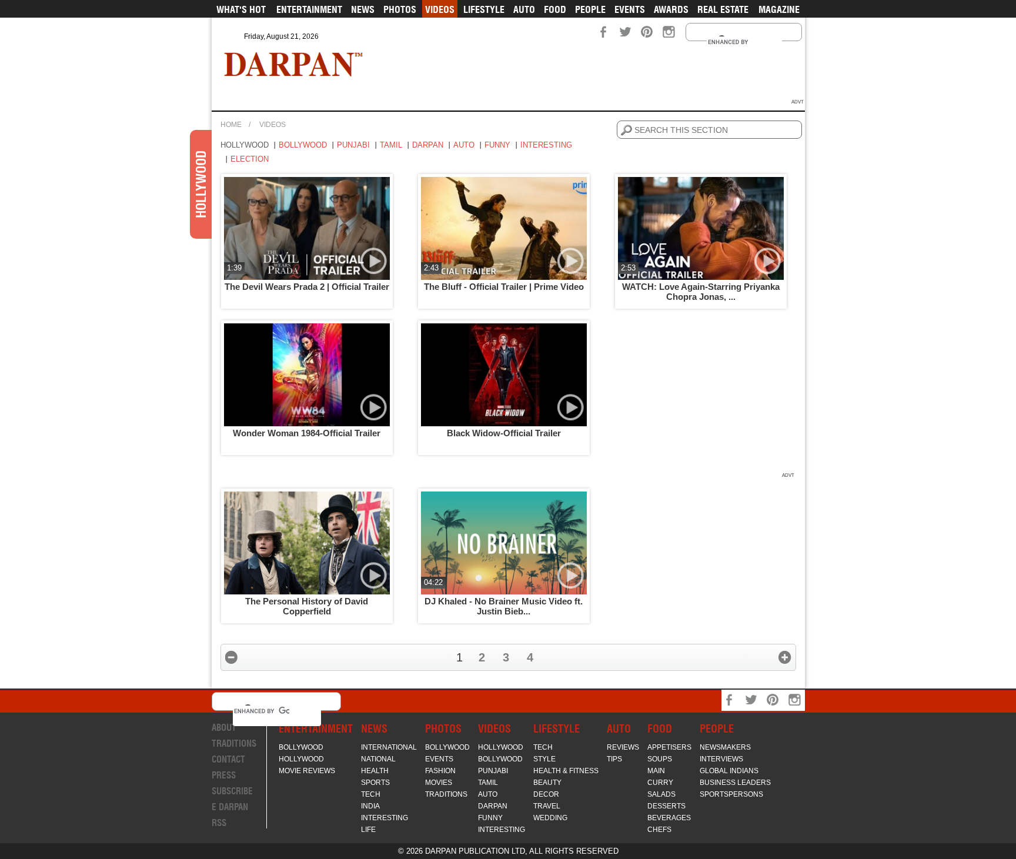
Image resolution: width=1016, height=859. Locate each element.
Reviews (623, 747)
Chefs (659, 829)
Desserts (666, 806)
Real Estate (722, 9)
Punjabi (353, 145)
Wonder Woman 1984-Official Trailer (306, 433)
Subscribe (232, 791)
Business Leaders (735, 782)
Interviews (721, 759)
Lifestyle (483, 9)
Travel (546, 806)
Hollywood (244, 145)
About (224, 727)
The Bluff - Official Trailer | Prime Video (504, 287)
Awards (671, 9)
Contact (228, 759)
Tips (614, 759)
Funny (497, 145)
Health (375, 771)
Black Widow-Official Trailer (504, 433)
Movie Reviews (307, 771)
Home (231, 125)
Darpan (427, 145)
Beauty (547, 782)
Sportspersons (731, 794)
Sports (375, 782)
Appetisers (669, 747)
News (363, 9)
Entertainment (309, 9)
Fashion (440, 771)
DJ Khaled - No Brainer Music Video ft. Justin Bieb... (504, 606)
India (370, 806)
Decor (546, 794)
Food (555, 9)
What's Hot (241, 9)
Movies (438, 782)
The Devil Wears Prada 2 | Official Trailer (307, 287)
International (389, 747)
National (378, 759)
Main (656, 771)
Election (249, 159)
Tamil (391, 145)
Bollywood (303, 145)
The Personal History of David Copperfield (306, 606)
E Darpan (230, 807)
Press (224, 775)
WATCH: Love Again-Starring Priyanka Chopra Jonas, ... (701, 292)
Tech (370, 794)
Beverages (669, 818)
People (590, 9)
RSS (219, 822)
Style (544, 759)
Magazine (779, 9)
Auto (524, 9)
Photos (399, 9)
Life (368, 829)
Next (784, 657)
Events (629, 9)
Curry (660, 782)
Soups (659, 759)
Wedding (550, 818)
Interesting (546, 145)
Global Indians (729, 771)
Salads (661, 794)
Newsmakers (725, 747)
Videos (439, 9)
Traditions (234, 743)
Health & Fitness (566, 771)
